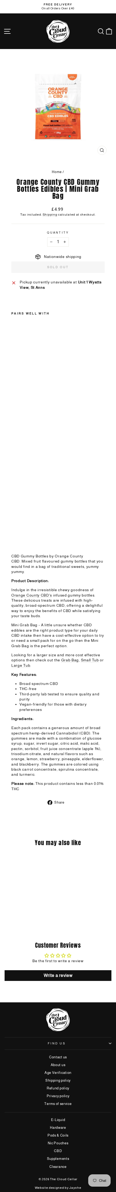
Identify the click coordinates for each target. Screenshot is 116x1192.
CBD (58, 1151)
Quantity (58, 232)
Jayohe (75, 1188)
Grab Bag (70, 660)
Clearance (57, 1167)
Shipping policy (58, 1080)
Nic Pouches (58, 1143)
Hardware (58, 1128)
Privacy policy (58, 1096)
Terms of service (57, 1104)
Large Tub (20, 666)
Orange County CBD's (31, 595)
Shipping (50, 214)
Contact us (58, 1057)
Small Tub (90, 660)
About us (58, 1065)
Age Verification (58, 1073)
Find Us (57, 1043)
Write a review (58, 975)
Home (57, 172)
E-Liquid (58, 1120)
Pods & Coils (58, 1135)
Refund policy (58, 1088)
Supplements (58, 1159)
